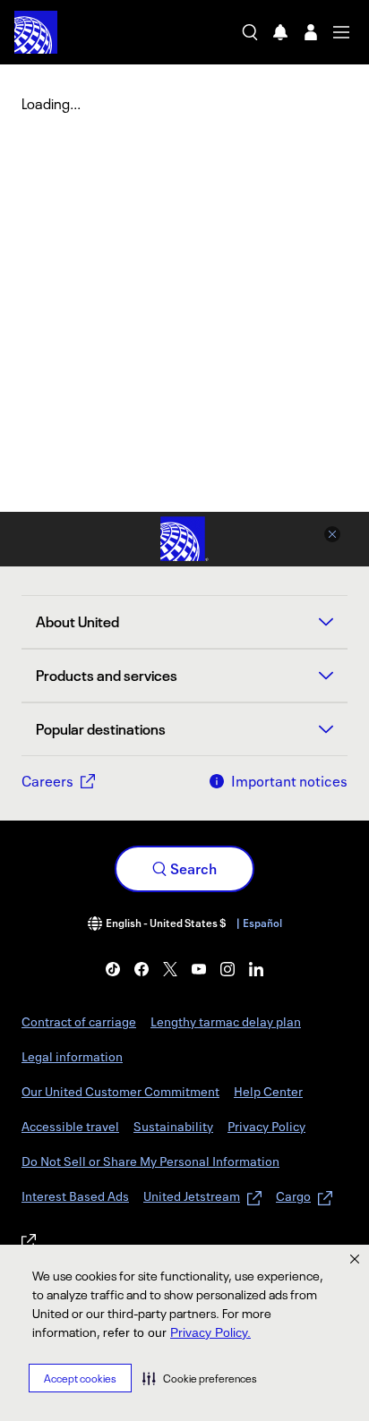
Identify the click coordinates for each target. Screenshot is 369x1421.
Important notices (289, 781)
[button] (200, 1378)
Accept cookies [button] (80, 1378)
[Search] (249, 32)
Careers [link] (47, 781)
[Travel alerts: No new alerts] (280, 32)
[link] (113, 969)
